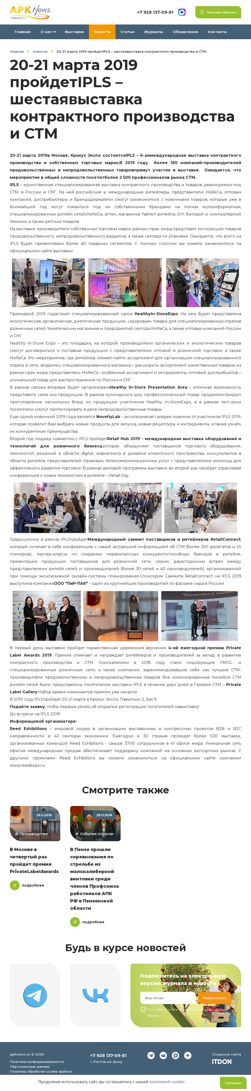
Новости (102, 31)
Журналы (153, 31)
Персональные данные (30, 1066)
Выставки (74, 31)
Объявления (185, 31)
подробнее (33, 885)
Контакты (217, 31)
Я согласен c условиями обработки (187, 1012)
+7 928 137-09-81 (155, 12)
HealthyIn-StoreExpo (156, 314)
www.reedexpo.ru (27, 765)
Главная (23, 31)
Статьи (127, 31)
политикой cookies (167, 1081)
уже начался (124, 692)
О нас (45, 31)
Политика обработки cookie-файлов (41, 1071)
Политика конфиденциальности (37, 1062)
